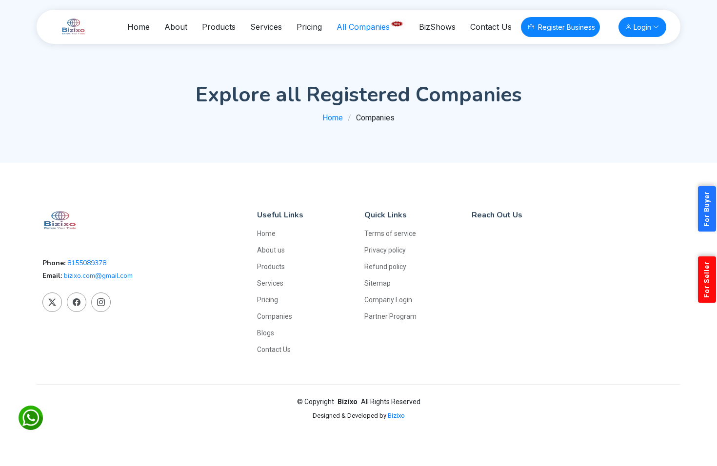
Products (219, 27)
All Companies (363, 27)
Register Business (566, 27)
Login (642, 27)
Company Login (388, 299)
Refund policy (385, 266)
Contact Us (491, 27)
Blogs (265, 333)
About (175, 27)
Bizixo (396, 415)
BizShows (437, 27)
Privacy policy (385, 250)
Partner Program (390, 316)
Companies (274, 316)
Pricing (309, 27)
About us (271, 250)
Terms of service (390, 233)
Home (138, 27)
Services (266, 27)
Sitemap (377, 283)
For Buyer (707, 209)
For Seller (707, 279)
